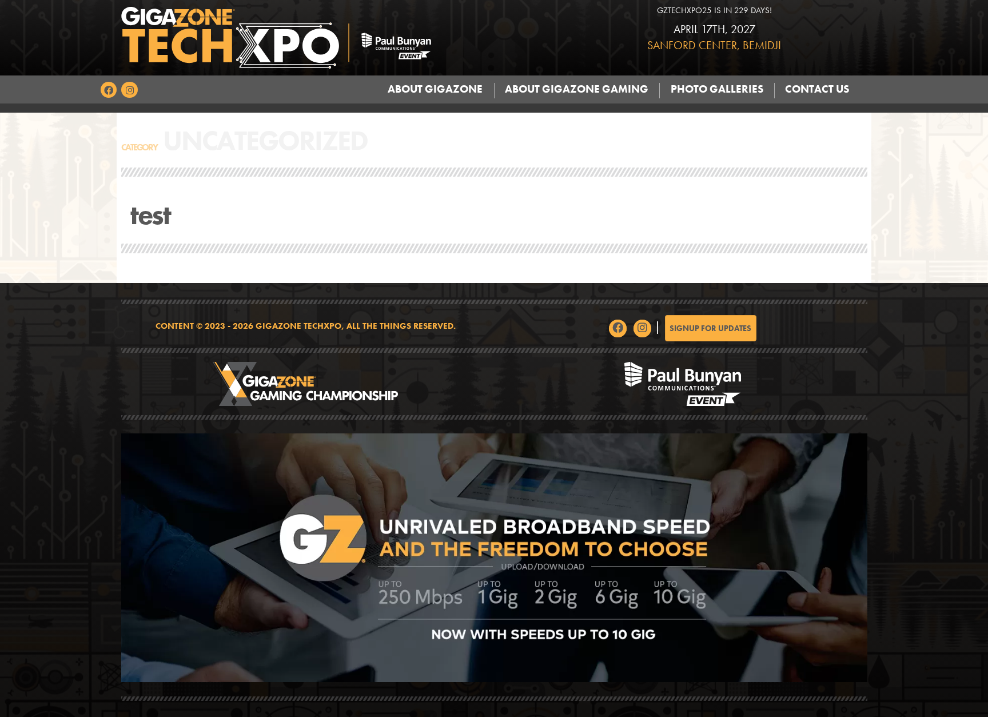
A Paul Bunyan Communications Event (683, 384)
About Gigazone (435, 89)
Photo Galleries (717, 89)
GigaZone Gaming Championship (305, 384)
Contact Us (817, 89)
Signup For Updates (710, 328)
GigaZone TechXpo (337, 38)
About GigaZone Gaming (576, 89)
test (150, 214)
